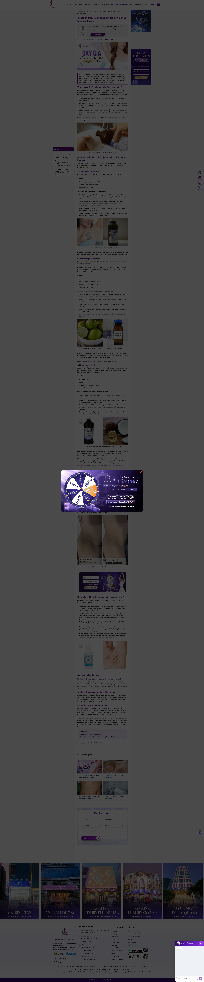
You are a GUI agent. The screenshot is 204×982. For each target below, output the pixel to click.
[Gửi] (200, 978)
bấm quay (81, 490)
